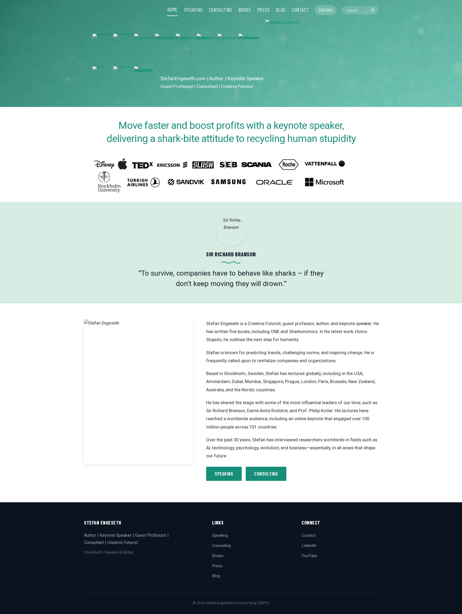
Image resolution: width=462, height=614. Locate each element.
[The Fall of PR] (123, 82)
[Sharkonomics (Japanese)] (165, 50)
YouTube (309, 555)
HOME (172, 10)
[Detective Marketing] (144, 82)
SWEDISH (325, 10)
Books (218, 555)
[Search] (372, 10)
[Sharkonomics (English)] (228, 50)
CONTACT (300, 10)
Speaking (224, 474)
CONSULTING (220, 10)
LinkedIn (309, 545)
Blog (216, 575)
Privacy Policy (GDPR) (251, 603)
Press (217, 565)
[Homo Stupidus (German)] (123, 50)
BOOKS (244, 10)
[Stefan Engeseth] (317, 63)
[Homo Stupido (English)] (103, 50)
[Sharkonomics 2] (144, 50)
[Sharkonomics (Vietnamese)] (248, 50)
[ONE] (103, 82)
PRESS (263, 10)
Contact (309, 535)
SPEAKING (193, 10)
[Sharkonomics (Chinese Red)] (207, 50)
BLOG (281, 10)
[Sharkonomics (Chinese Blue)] (186, 50)
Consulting (266, 474)
